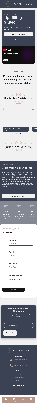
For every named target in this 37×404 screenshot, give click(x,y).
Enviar (13, 289)
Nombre (13, 240)
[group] (16, 120)
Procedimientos (19, 377)
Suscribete (10, 333)
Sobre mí (18, 374)
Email (12, 252)
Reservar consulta (18, 34)
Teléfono (13, 264)
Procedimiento (16, 275)
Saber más (18, 40)
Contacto (18, 380)
